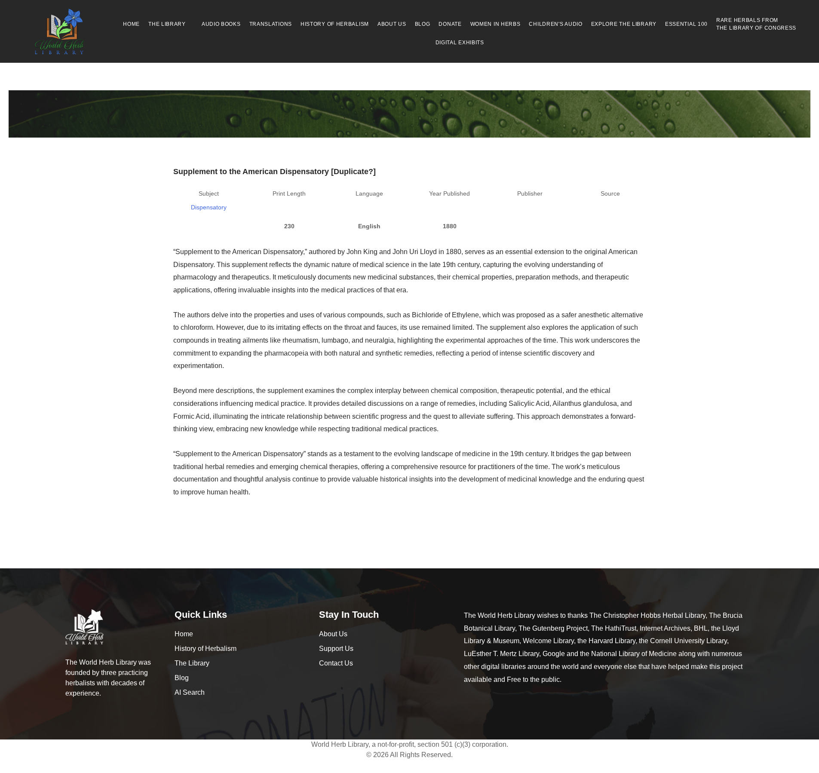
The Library (192, 663)
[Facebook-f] (324, 682)
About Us (333, 634)
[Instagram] (342, 682)
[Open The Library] (190, 24)
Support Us (336, 648)
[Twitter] (361, 682)
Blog (182, 677)
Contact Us (336, 663)
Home (184, 634)
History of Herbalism (205, 648)
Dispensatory (209, 207)
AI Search (190, 692)
